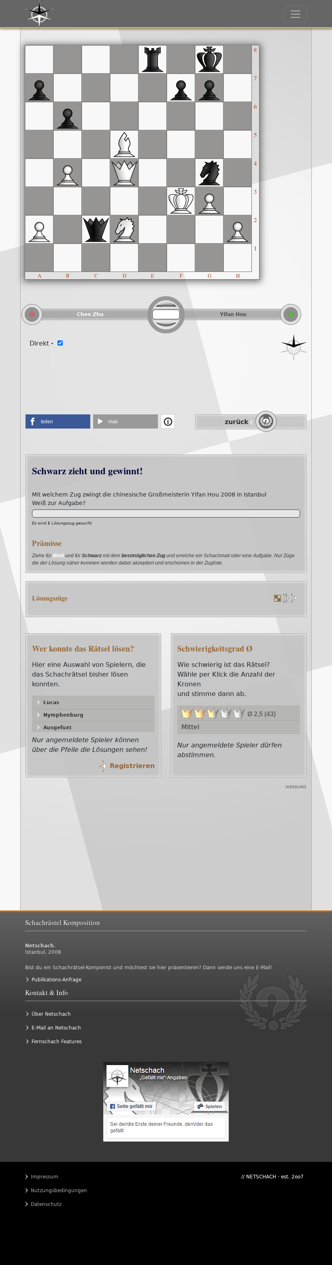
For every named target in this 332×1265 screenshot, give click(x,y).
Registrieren (132, 766)
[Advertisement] (166, 384)
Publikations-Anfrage (56, 980)
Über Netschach (51, 1014)
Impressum (44, 1177)
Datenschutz (46, 1204)
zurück (237, 422)
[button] (58, 421)
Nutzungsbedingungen (46, 1190)
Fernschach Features (57, 1041)
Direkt (41, 343)
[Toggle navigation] (295, 14)
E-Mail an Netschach (56, 1028)
